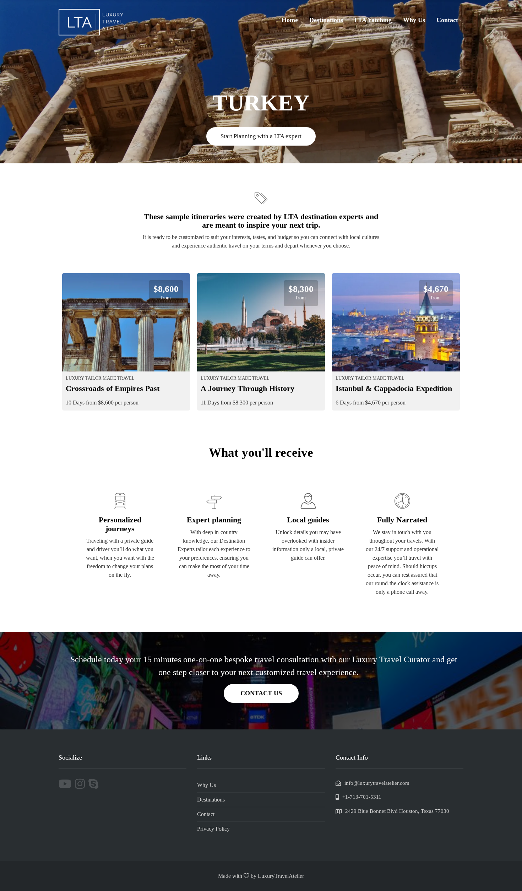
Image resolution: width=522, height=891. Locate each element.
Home (290, 19)
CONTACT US (261, 693)
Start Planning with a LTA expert (261, 136)
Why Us (414, 19)
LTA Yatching (373, 19)
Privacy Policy (213, 829)
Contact (447, 19)
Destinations (326, 19)
